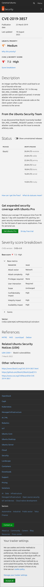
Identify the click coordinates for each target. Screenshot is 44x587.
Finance (5, 515)
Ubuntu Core (7, 434)
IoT (3, 428)
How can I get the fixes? (11, 195)
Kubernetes (6, 407)
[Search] (34, 3)
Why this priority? (9, 51)
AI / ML (5, 418)
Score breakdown (9, 68)
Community (15, 531)
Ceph (4, 401)
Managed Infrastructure (11, 497)
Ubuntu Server (8, 445)
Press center (17, 534)
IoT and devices (8, 501)
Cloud (4, 450)
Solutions (6, 488)
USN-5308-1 (6, 353)
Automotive (6, 511)
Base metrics (12, 261)
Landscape (6, 461)
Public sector (27, 511)
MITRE (4, 337)
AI (2, 493)
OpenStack (6, 396)
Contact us (8, 525)
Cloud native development (26, 501)
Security (5, 455)
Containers (6, 466)
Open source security (31, 497)
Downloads (6, 472)
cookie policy (19, 569)
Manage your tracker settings (15, 575)
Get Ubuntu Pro (10, 231)
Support (5, 477)
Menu (40, 3)
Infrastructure (16, 493)
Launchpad (19, 337)
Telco (36, 511)
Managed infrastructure (11, 412)
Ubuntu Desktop (8, 439)
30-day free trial (27, 231)
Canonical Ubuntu (9, 3)
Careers (25, 531)
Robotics (5, 423)
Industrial (17, 511)
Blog (32, 531)
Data (7, 493)
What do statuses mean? (32, 195)
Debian (29, 337)
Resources (6, 534)
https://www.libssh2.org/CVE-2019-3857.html (20, 369)
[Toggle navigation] (41, 9)
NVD (11, 337)
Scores (9, 312)
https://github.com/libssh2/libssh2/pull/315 (19, 372)
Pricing (4, 483)
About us (5, 531)
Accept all (9, 581)
